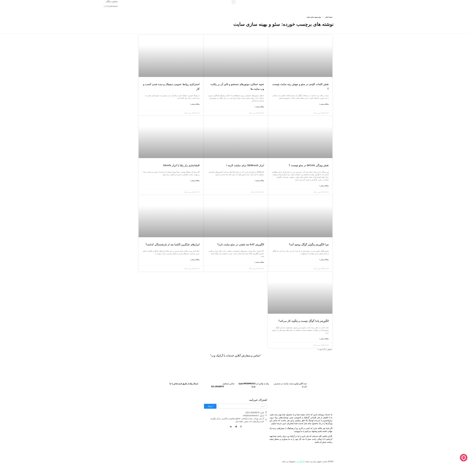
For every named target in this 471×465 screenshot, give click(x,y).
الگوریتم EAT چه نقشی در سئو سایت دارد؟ (240, 244)
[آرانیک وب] (452, 4)
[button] (233, 2)
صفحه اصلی (328, 17)
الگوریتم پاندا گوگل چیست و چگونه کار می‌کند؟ (303, 320)
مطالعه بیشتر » (324, 104)
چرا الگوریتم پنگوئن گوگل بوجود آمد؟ (309, 244)
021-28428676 (217, 386)
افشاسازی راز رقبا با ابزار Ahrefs (181, 165)
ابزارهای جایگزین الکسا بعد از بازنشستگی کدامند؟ (173, 244)
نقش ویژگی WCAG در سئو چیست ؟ (309, 165)
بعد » (320, 349)
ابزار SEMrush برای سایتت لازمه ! (245, 165)
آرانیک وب (300, 461)
